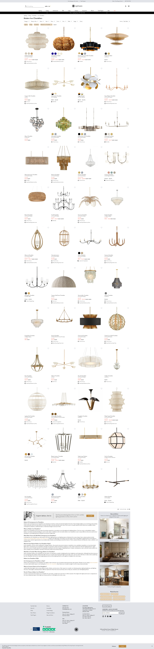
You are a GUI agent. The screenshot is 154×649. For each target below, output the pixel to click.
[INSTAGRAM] (103, 616)
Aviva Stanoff (54, 417)
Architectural (55, 10)
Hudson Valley (28, 296)
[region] (77, 646)
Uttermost (27, 137)
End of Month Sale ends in (73, 13)
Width (69, 21)
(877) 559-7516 (128, 1)
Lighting (40, 10)
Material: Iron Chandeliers (46, 24)
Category (26, 21)
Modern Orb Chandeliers (105, 594)
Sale (115, 10)
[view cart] (128, 6)
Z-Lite (80, 497)
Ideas (109, 10)
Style (47, 21)
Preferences (114, 646)
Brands (92, 10)
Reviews (48, 606)
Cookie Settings (50, 610)
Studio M (112, 175)
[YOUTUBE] (110, 616)
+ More (81, 21)
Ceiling (47, 10)
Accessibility (49, 608)
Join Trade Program (107, 606)
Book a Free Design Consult (118, 1)
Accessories (84, 10)
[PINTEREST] (107, 616)
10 (127, 509)
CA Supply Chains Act (113, 630)
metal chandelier (94, 562)
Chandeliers (34, 15)
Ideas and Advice (50, 615)
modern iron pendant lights (30, 538)
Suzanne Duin (54, 336)
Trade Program (83, 1)
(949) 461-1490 (86, 611)
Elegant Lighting (108, 216)
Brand (41, 21)
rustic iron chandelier (51, 564)
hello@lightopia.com (67, 609)
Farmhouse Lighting (114, 594)
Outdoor (76, 10)
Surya (27, 97)
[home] (77, 7)
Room (52, 21)
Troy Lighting (54, 97)
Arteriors (107, 56)
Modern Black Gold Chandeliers (106, 599)
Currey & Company (29, 56)
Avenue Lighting (28, 457)
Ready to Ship (34, 21)
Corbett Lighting (82, 97)
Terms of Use (107, 630)
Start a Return (33, 613)
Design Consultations (51, 613)
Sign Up (121, 613)
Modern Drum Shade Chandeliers (118, 599)
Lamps (69, 10)
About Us (32, 608)
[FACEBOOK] (105, 616)
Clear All (54, 24)
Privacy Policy (103, 630)
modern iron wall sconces (42, 538)
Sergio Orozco (108, 457)
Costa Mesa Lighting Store (88, 607)
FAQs (32, 610)
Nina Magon (108, 175)
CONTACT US (65, 606)
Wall (63, 10)
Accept (122, 646)
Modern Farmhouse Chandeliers (106, 596)
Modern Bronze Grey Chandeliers (119, 596)
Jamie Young (54, 56)
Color (63, 21)
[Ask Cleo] (48, 6)
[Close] (152, 646)
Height (75, 21)
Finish (58, 21)
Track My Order (34, 606)
